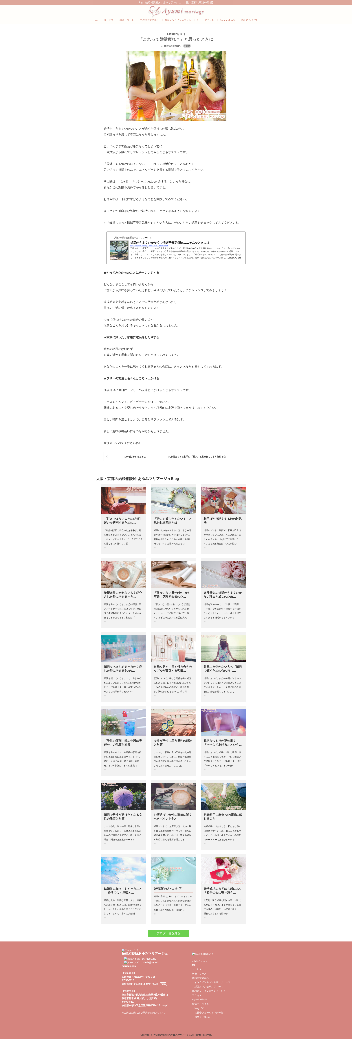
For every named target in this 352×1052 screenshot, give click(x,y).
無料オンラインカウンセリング (181, 20)
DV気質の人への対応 (168, 888)
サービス (108, 20)
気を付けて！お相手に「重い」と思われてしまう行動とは (197, 456)
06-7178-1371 (149, 958)
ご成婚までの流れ (149, 20)
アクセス (209, 20)
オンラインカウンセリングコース (211, 982)
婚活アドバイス (249, 20)
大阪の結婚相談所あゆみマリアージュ (172, 1035)
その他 (187, 46)
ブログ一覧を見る (168, 933)
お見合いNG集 (201, 1017)
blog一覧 (198, 1008)
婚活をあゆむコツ (172, 46)
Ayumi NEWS (227, 20)
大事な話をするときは (135, 456)
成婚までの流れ (200, 978)
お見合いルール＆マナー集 (207, 1012)
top (96, 20)
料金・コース (127, 20)
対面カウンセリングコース (207, 986)
